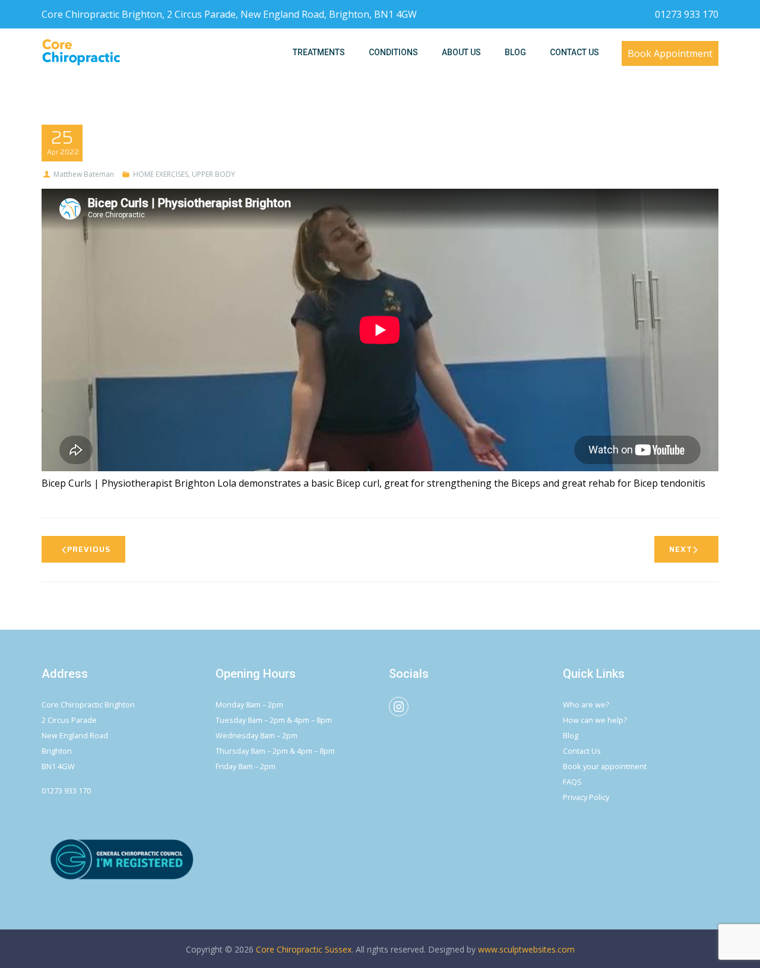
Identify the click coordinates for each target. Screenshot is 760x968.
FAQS (572, 781)
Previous (88, 549)
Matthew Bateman (83, 174)
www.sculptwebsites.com (526, 949)
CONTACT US (574, 52)
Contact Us (582, 750)
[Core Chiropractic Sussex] (81, 52)
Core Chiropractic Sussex (304, 949)
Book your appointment (605, 766)
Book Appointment (670, 53)
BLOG (515, 52)
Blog (570, 735)
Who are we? (586, 704)
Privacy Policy (586, 797)
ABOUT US (461, 52)
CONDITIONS (393, 52)
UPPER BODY (213, 174)
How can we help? (595, 720)
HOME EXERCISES (160, 174)
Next (680, 549)
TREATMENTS (319, 52)
